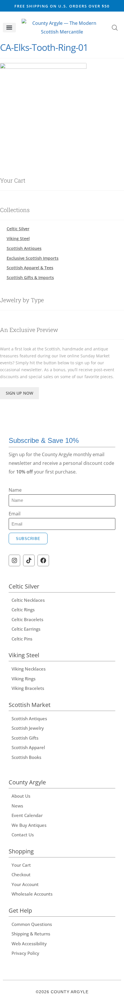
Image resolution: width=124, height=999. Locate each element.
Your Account (25, 884)
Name (15, 490)
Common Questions (32, 924)
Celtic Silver (18, 228)
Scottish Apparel (28, 747)
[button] (9, 27)
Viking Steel (18, 238)
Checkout (21, 874)
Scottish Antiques (24, 248)
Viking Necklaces (29, 669)
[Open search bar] (115, 27)
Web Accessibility (29, 943)
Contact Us (23, 835)
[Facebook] (43, 560)
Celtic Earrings (26, 629)
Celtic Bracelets (27, 619)
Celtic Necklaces (28, 600)
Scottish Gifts (25, 738)
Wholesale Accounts (32, 894)
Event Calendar (27, 815)
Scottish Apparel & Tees (30, 267)
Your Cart (21, 865)
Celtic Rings (23, 609)
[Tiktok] (29, 560)
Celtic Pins (22, 639)
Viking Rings (23, 679)
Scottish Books (26, 757)
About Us (21, 796)
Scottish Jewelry (28, 728)
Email (14, 513)
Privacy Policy (25, 953)
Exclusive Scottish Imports (33, 258)
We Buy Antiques (29, 825)
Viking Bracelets (28, 688)
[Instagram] (14, 560)
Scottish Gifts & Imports (30, 277)
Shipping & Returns (31, 934)
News (17, 806)
